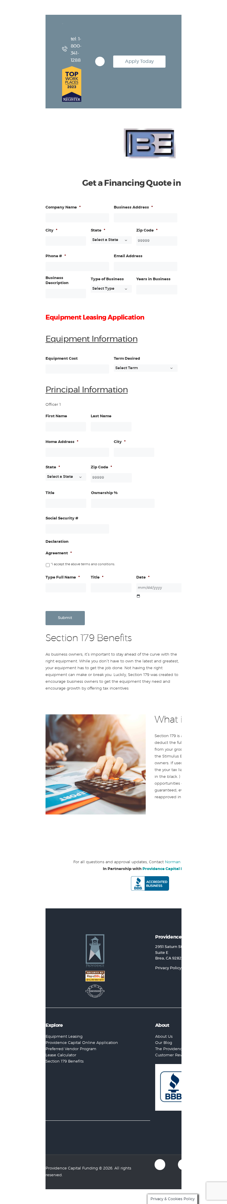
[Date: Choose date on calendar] (138, 596)
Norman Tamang (181, 862)
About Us (164, 1037)
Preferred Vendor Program (71, 1049)
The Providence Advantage (180, 1049)
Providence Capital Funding (169, 869)
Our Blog (163, 1043)
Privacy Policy (168, 968)
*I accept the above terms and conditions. (83, 564)
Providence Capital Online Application (82, 1043)
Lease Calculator (61, 1055)
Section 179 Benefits (65, 1061)
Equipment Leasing (64, 1037)
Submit (65, 618)
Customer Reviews (172, 1055)
